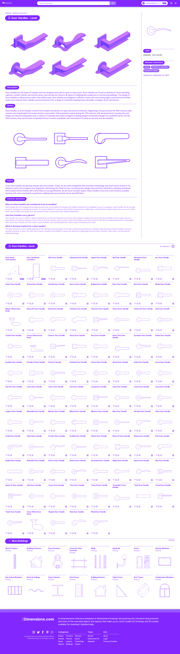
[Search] (113, 3)
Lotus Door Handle (141, 387)
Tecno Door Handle (56, 485)
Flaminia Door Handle (78, 362)
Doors (146, 67)
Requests (91, 641)
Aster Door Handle (13, 284)
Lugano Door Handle (13, 411)
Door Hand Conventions (10, 258)
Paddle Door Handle (78, 436)
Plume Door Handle (141, 436)
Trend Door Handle (163, 485)
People (60, 636)
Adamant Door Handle (79, 257)
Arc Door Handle (162, 257)
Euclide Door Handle (13, 362)
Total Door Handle (141, 485)
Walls (93, 548)
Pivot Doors (74, 577)
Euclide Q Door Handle (36, 362)
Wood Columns (11, 548)
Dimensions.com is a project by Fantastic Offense (39, 636)
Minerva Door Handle (99, 411)
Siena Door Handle (141, 461)
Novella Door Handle (142, 411)
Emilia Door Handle (163, 335)
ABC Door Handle (55, 257)
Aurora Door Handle (78, 284)
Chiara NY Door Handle (143, 309)
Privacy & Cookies (110, 641)
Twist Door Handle (13, 512)
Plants (60, 641)
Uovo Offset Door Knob (34, 513)
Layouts (69, 641)
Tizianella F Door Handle (119, 486)
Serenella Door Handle (100, 461)
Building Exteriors (34, 548)
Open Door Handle (34, 436)
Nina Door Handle (119, 411)
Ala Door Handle (119, 257)
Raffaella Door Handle (36, 461)
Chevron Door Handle (100, 309)
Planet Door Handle (99, 436)
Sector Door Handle (56, 461)
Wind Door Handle (98, 512)
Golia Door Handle (141, 362)
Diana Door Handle (77, 335)
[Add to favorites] (6, 279)
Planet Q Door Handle (121, 436)
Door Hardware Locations (33, 258)
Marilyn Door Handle (56, 411)
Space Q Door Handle (14, 485)
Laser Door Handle (55, 387)
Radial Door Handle (13, 461)
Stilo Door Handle (34, 485)
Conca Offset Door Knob (34, 336)
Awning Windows (162, 548)
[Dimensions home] (7, 3)
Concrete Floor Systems (76, 549)
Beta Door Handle (119, 284)
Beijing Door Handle (99, 284)
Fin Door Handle (54, 362)
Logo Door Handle (119, 387)
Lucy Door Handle (162, 387)
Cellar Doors (117, 577)
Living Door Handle (98, 387)
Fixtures (69, 639)
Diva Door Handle (98, 335)
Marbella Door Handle (35, 411)
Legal (105, 639)
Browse (90, 636)
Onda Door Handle (12, 436)
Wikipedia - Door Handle (152, 55)
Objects (61, 644)
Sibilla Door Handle (120, 461)
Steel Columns (54, 577)
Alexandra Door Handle (140, 258)
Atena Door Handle (34, 284)
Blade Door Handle (162, 284)
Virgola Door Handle (56, 512)
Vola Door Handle (77, 512)
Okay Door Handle (162, 411)
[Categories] (176, 3)
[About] (171, 3)
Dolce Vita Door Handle (118, 336)
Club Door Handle (162, 309)
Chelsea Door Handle (78, 309)
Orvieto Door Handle (56, 436)
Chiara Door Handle (120, 309)
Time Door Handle (77, 485)
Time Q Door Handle (99, 485)
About (105, 636)
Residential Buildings (160, 67)
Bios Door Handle (141, 284)
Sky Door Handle (162, 461)
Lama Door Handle (34, 387)
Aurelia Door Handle (56, 284)
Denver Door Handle (56, 335)
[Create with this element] (11, 279)
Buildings (8, 13)
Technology (79, 641)
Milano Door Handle (78, 411)
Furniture (69, 636)
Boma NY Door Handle (36, 309)
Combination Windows (164, 577)
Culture (77, 644)
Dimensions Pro (93, 639)
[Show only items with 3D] (173, 246)
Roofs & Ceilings (33, 577)
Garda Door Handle (120, 362)
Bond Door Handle (55, 309)
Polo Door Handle (162, 436)
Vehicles (78, 636)
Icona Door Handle (162, 362)
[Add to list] (9, 279)
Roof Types (138, 577)
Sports (77, 639)
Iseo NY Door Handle (13, 387)
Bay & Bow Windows (13, 577)
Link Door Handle (76, 387)
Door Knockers (54, 548)
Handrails (116, 548)
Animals (61, 639)
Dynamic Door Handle (143, 335)
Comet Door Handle (13, 335)
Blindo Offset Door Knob (13, 310)
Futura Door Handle (99, 362)
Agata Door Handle (99, 257)
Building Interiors (151, 71)
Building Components (20, 13)
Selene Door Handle (78, 461)
